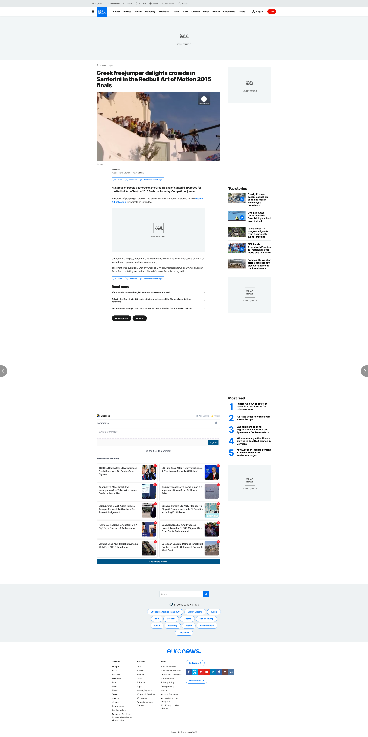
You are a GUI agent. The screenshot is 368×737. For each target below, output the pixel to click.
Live (272, 11)
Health (216, 11)
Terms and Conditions (171, 674)
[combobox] (194, 3)
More (163, 661)
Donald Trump (206, 618)
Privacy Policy (167, 682)
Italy (157, 618)
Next (185, 11)
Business (164, 11)
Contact (165, 690)
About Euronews (168, 666)
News (103, 65)
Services (141, 661)
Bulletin (140, 670)
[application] (158, 126)
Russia (214, 612)
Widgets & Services (146, 694)
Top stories (237, 188)
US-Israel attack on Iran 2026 (165, 612)
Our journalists (118, 710)
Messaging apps (144, 690)
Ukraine (187, 618)
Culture (195, 11)
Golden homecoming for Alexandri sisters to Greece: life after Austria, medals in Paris (152, 308)
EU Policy (150, 11)
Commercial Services (171, 670)
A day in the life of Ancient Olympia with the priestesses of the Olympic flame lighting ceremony (151, 300)
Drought (171, 618)
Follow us (141, 682)
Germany (172, 625)
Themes (116, 661)
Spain (157, 625)
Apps (139, 686)
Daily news (184, 632)
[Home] (97, 65)
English (97, 3)
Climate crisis (207, 625)
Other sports (121, 318)
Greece (139, 318)
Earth (206, 11)
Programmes (118, 706)
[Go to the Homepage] (102, 12)
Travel (175, 11)
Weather (140, 674)
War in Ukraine (195, 612)
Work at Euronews (169, 694)
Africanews (142, 698)
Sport (111, 65)
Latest (116, 11)
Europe (127, 11)
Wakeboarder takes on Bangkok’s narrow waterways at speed (140, 292)
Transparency (167, 686)
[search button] (179, 3)
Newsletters (195, 680)
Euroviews (229, 11)
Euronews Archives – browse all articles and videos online (122, 717)
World (138, 11)
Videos (115, 702)
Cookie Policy (167, 678)
